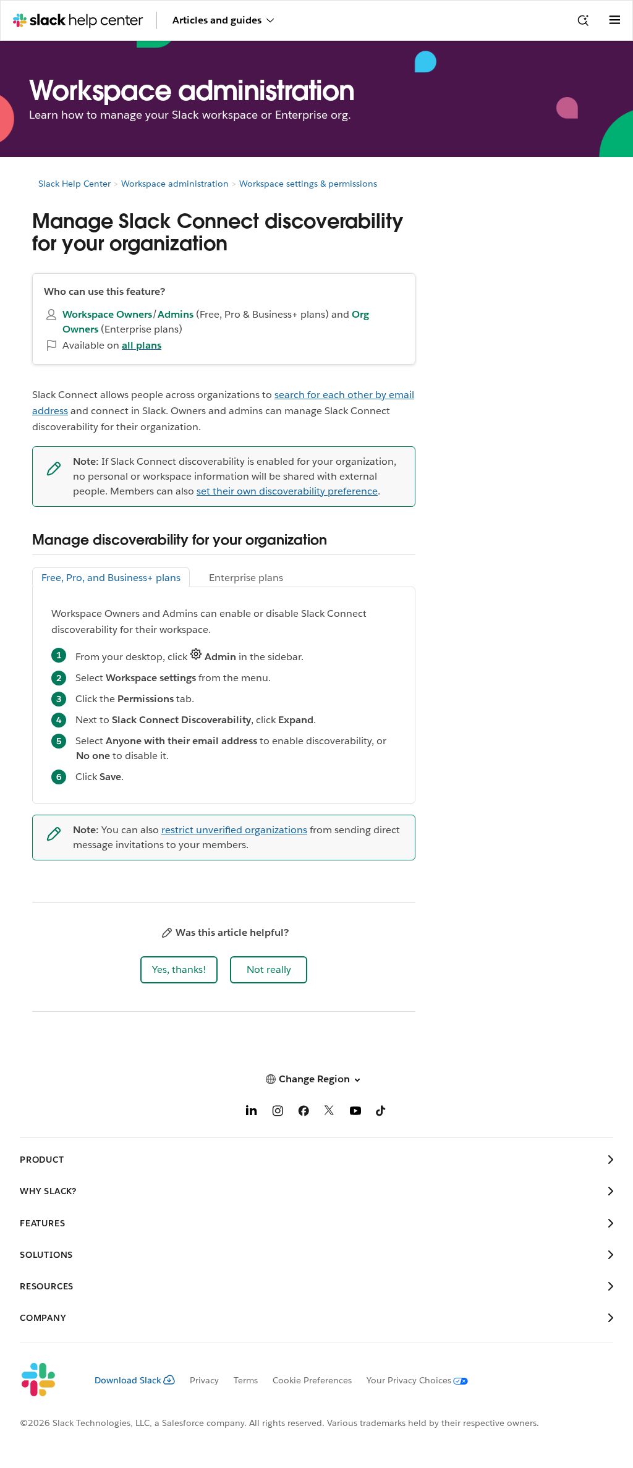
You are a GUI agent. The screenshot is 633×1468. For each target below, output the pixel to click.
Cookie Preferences (312, 1380)
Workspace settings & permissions (308, 183)
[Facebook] (303, 1112)
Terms (246, 1380)
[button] (179, 969)
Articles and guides (216, 20)
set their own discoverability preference (287, 491)
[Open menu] (614, 20)
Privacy (204, 1380)
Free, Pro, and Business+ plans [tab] (111, 577)
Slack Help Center (74, 183)
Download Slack (128, 1380)
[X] (329, 1112)
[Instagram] (277, 1112)
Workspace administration (175, 183)
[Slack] (47, 1380)
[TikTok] (381, 1112)
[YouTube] (355, 1112)
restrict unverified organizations (234, 829)
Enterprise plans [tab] (246, 577)
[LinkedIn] (251, 1112)
